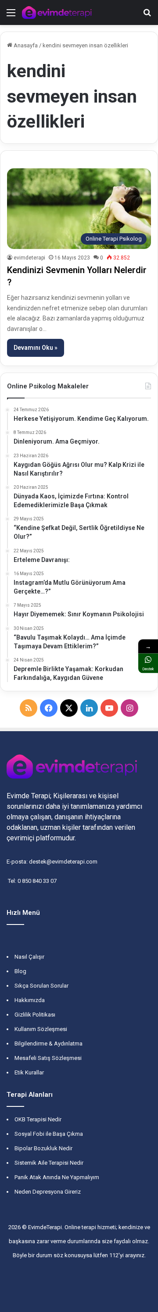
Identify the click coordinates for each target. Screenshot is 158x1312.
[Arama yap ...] (147, 16)
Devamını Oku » (35, 347)
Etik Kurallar (29, 1072)
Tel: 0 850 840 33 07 (32, 881)
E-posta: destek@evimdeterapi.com (52, 861)
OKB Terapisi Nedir (37, 1119)
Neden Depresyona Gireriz (47, 1191)
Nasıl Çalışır (29, 956)
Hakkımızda (29, 1000)
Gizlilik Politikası (34, 1014)
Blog (20, 971)
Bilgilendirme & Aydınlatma (48, 1043)
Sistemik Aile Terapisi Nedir (48, 1162)
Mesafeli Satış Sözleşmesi (48, 1058)
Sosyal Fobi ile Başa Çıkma (48, 1134)
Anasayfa (25, 45)
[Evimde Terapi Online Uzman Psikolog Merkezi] (57, 12)
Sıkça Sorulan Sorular (41, 985)
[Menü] (11, 16)
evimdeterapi (29, 258)
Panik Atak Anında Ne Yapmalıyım (56, 1177)
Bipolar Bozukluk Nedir (43, 1148)
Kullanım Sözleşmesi (40, 1029)
